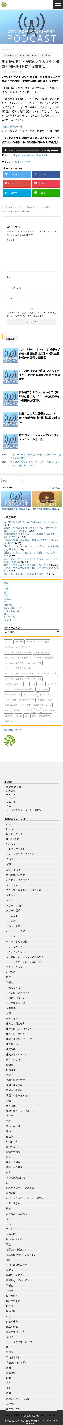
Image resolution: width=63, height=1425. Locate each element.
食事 (6, 589)
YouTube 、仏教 (41, 652)
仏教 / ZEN (12, 802)
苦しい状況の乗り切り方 (19, 1342)
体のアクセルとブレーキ (19, 1039)
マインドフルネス (15, 951)
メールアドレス (14, 288)
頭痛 (6, 595)
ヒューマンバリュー (16, 936)
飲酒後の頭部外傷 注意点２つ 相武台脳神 (20, 509)
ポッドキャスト (11, 207)
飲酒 (8, 1393)
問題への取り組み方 (16, 1095)
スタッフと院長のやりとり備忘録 (19, 689)
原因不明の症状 (14, 1085)
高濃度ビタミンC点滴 (17, 1398)
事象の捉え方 (13, 987)
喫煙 (8, 1100)
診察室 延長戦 (13, 787)
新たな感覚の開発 (15, 1177)
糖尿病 (9, 1270)
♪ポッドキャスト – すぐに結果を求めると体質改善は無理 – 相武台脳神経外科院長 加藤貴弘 (39, 353)
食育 (8, 1388)
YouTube (19, 642)
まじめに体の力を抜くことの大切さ (34, 207)
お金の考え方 (13, 869)
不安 (7, 700)
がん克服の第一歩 (15, 874)
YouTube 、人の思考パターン (18, 647)
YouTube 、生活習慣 (14, 679)
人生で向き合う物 (15, 1003)
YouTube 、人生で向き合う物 (18, 652)
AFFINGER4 (31, 1419)
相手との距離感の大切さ (19, 1249)
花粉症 (9, 1337)
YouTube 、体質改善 (43, 657)
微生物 (9, 1136)
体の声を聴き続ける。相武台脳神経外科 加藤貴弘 (31, 522)
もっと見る (54, 487)
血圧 (8, 1347)
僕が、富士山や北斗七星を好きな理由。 (25, 574)
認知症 (7, 598)
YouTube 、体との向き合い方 (18, 657)
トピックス (12, 798)
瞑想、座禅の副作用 (16, 1265)
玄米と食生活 (13, 1229)
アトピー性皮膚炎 (15, 849)
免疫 (22, 705)
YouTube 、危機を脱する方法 (18, 668)
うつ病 (9, 859)
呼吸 (6, 586)
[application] (31, 150)
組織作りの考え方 (15, 1275)
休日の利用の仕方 (15, 1023)
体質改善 (41, 700)
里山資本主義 (13, 1357)
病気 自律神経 (49, 710)
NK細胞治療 (12, 839)
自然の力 (11, 1316)
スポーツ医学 (13, 910)
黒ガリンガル (13, 1409)
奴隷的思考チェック (42, 705)
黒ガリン (8, 614)
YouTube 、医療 (34, 663)
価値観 (9, 1064)
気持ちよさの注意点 (16, 1213)
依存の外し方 (13, 1059)
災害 (8, 1219)
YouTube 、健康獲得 (14, 663)
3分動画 (10, 791)
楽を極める (24, 211)
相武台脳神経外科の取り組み (21, 1254)
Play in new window (23, 155)
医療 (8, 1075)
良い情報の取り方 (15, 1331)
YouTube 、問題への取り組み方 (19, 673)
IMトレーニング (14, 834)
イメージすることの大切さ (20, 854)
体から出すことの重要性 (19, 1028)
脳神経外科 (12, 1296)
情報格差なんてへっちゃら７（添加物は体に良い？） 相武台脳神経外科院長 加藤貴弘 (39, 396)
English (8, 620)
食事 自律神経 (45, 715)
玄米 (7, 710)
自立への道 (12, 1326)
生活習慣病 (27, 710)
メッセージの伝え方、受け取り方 (23, 962)
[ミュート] (48, 150)
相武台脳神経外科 (12, 126)
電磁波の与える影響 (16, 1362)
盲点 (8, 1244)
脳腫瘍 (9, 1306)
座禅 (8, 1131)
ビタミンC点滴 (11, 611)
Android (19, 162)
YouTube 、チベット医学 (38, 642)
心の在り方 (12, 1141)
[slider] (55, 150)
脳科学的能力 (13, 1301)
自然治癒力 (12, 1321)
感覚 (8, 1157)
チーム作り (12, 921)
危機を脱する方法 (15, 1080)
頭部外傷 (11, 1373)
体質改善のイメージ (16, 1054)
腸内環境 (11, 1311)
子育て (9, 1116)
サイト (10, 298)
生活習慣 (16, 710)
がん (6, 601)
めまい (41, 684)
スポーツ (11, 900)
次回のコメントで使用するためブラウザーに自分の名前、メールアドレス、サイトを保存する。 (31, 314)
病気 (6, 592)
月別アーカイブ (12, 627)
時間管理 (11, 1193)
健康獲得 (11, 1070)
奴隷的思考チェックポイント (21, 1111)
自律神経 (8, 605)
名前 (9, 277)
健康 (6, 583)
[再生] (6, 150)
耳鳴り (9, 1290)
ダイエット (12, 915)
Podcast (10, 794)
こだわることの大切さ (18, 880)
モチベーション (14, 967)
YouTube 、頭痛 (34, 679)
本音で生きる (13, 1203)
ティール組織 (42, 689)
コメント (11, 240)
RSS (27, 162)
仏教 (14, 700)
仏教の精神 (12, 1018)
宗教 (8, 1121)
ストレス (11, 895)
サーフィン (9, 617)
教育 (8, 1172)
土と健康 (11, 1106)
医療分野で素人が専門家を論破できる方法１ (27, 565)
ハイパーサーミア (12, 694)
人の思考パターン (15, 998)
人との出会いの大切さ (18, 993)
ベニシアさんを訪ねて (18, 941)
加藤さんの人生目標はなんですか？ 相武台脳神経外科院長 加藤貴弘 (39, 417)
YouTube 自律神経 (13, 684)
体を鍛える (12, 1044)
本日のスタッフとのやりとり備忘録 (25, 1198)
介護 (8, 1013)
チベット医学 (13, 926)
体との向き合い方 (13, 608)
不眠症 (9, 982)
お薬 (8, 864)
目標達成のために (15, 1239)
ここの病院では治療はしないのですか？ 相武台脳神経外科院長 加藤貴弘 (39, 374)
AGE (8, 824)
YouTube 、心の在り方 (46, 673)
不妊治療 (11, 972)
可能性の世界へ (14, 1090)
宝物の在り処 (13, 1126)
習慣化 (9, 1285)
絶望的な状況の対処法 (18, 1280)
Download (41, 155)
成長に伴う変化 (14, 1167)
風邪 (8, 1378)
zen (26, 684)
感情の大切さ (13, 1152)
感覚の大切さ (13, 1162)
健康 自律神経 (11, 705)
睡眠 (8, 1260)
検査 (8, 1208)
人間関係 (11, 1008)
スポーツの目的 (14, 905)
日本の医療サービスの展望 (20, 1188)
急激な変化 (12, 1147)
